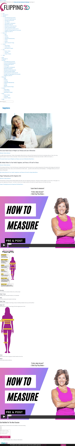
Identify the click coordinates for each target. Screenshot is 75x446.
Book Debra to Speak (9, 48)
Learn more (43, 444)
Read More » (17, 159)
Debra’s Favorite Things (9, 42)
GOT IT (63, 445)
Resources (5, 33)
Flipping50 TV (5, 14)
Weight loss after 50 (9, 31)
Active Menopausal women (10, 17)
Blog (5, 34)
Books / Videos (7, 51)
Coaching (6, 37)
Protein (6, 39)
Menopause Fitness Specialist (10, 26)
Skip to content (3, 0)
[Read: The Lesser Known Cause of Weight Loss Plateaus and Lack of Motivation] (26, 147)
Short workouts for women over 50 (11, 28)
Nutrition (2, 178)
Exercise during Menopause (10, 19)
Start (3, 13)
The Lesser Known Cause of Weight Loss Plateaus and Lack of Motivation (17, 150)
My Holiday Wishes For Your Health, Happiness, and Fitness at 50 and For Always (19, 162)
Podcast (6, 35)
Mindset (1, 153)
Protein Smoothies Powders (10, 27)
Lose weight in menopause (10, 23)
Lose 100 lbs (7, 21)
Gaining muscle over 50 (9, 20)
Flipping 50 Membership (10, 38)
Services (4, 16)
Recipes (6, 41)
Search (1, 101)
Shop (4, 49)
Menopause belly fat (9, 24)
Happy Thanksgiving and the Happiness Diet (10, 176)
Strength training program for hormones (13, 30)
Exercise (1, 165)
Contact (4, 44)
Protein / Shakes (8, 53)
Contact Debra (7, 46)
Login (4, 55)
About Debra (7, 45)
